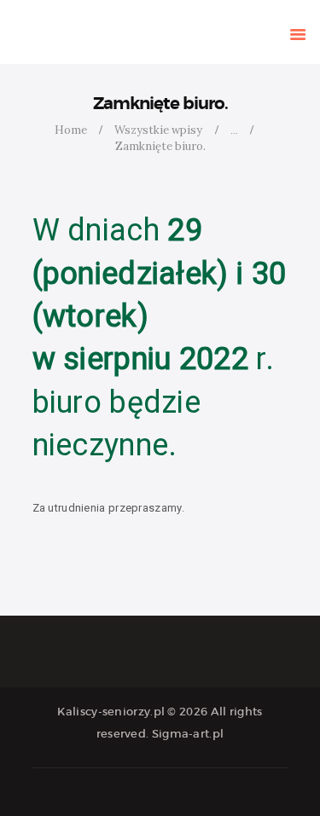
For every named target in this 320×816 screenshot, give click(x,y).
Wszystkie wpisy (158, 130)
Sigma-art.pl (188, 733)
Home (71, 130)
